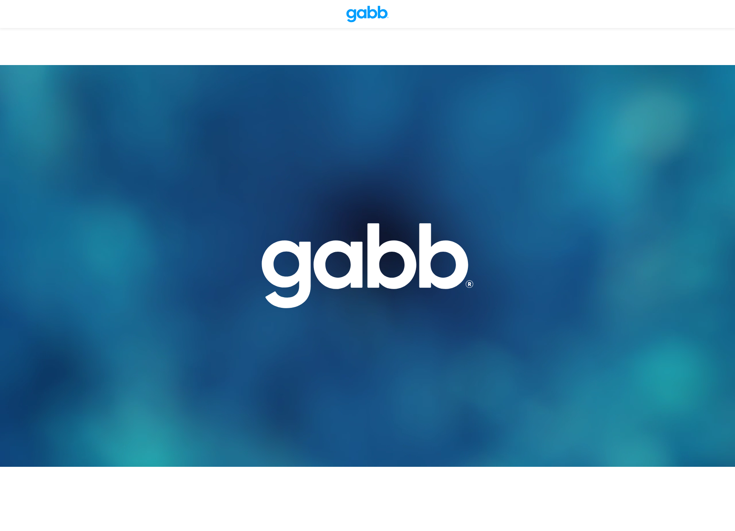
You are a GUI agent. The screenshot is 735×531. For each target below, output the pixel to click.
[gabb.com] (367, 14)
